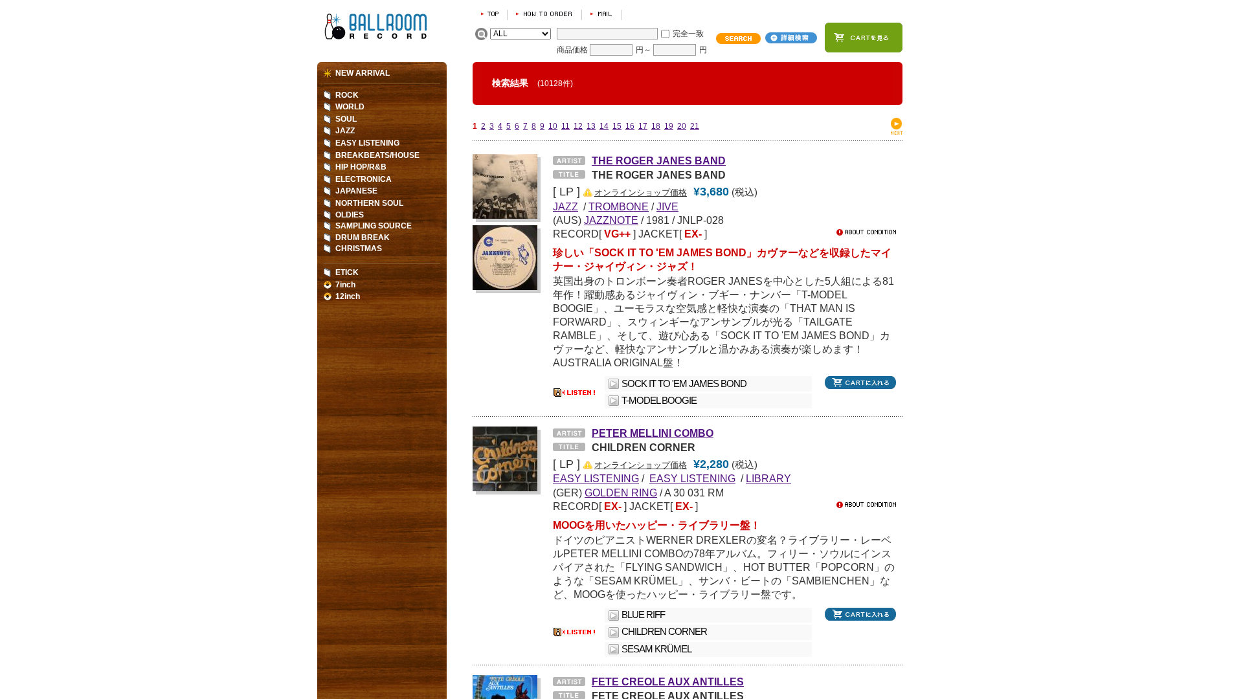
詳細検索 (791, 37)
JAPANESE (356, 190)
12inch (347, 296)
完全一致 (688, 33)
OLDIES (349, 214)
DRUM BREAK (362, 237)
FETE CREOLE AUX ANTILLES (668, 681)
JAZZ (345, 130)
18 (655, 126)
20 (681, 126)
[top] (490, 14)
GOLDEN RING (621, 492)
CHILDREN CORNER (664, 632)
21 (694, 126)
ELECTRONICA (363, 179)
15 (617, 126)
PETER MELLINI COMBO (652, 433)
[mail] (602, 14)
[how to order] (544, 14)
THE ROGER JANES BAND (659, 160)
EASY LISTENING (367, 143)
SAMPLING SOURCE (373, 225)
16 (629, 126)
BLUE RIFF (643, 615)
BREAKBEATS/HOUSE (377, 155)
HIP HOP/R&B (360, 167)
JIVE (667, 206)
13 (591, 126)
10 (552, 126)
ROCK (347, 95)
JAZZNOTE (611, 220)
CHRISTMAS (358, 248)
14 (604, 126)
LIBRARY (768, 478)
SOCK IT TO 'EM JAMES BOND (684, 384)
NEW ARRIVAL (362, 73)
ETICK (347, 272)
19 (668, 126)
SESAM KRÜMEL (656, 649)
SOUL (346, 119)
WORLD (349, 106)
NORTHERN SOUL (369, 203)
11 (565, 126)
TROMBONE (618, 206)
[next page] (896, 132)
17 (642, 126)
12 (578, 126)
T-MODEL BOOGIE (659, 400)
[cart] (863, 37)
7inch (345, 284)
